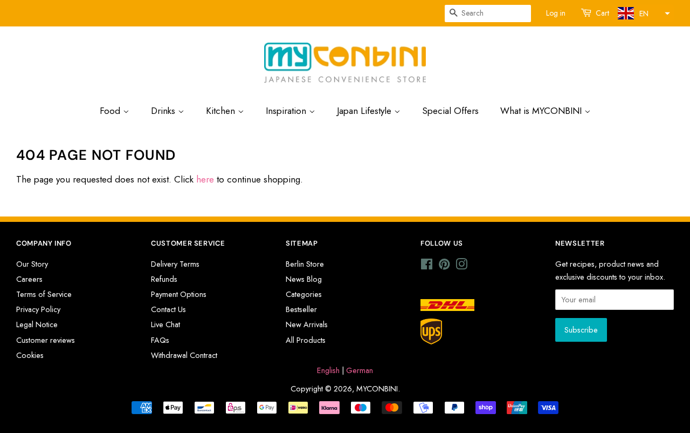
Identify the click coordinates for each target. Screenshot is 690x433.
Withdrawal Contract (184, 355)
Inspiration (287, 110)
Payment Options (178, 294)
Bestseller (301, 309)
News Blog (304, 279)
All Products (306, 340)
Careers (29, 279)
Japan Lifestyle (365, 110)
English (328, 370)
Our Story (32, 264)
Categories (304, 294)
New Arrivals (307, 324)
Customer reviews (45, 340)
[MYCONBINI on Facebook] (426, 266)
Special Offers (450, 110)
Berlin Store (305, 264)
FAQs (160, 340)
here (205, 179)
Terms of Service (44, 294)
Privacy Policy (38, 309)
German (359, 370)
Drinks (164, 110)
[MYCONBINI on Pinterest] (444, 266)
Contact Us (168, 309)
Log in (555, 13)
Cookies (30, 355)
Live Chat (165, 324)
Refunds (164, 279)
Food (111, 110)
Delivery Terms (175, 264)
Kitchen (222, 110)
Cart (602, 13)
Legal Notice (37, 324)
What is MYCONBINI (542, 110)
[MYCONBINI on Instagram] (461, 266)
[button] (642, 13)
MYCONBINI (377, 388)
